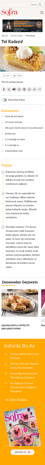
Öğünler (5, 36)
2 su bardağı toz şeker (15, 140)
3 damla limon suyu (14, 151)
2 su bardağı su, (12, 145)
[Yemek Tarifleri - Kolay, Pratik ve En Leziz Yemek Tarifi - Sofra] (10, 12)
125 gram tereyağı (13, 122)
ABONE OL (20, 452)
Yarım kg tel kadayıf (14, 117)
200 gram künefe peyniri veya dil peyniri (24, 128)
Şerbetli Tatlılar (17, 36)
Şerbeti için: (10, 134)
